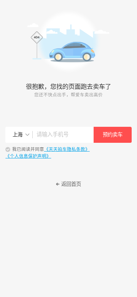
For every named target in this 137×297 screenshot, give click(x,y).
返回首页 (71, 184)
